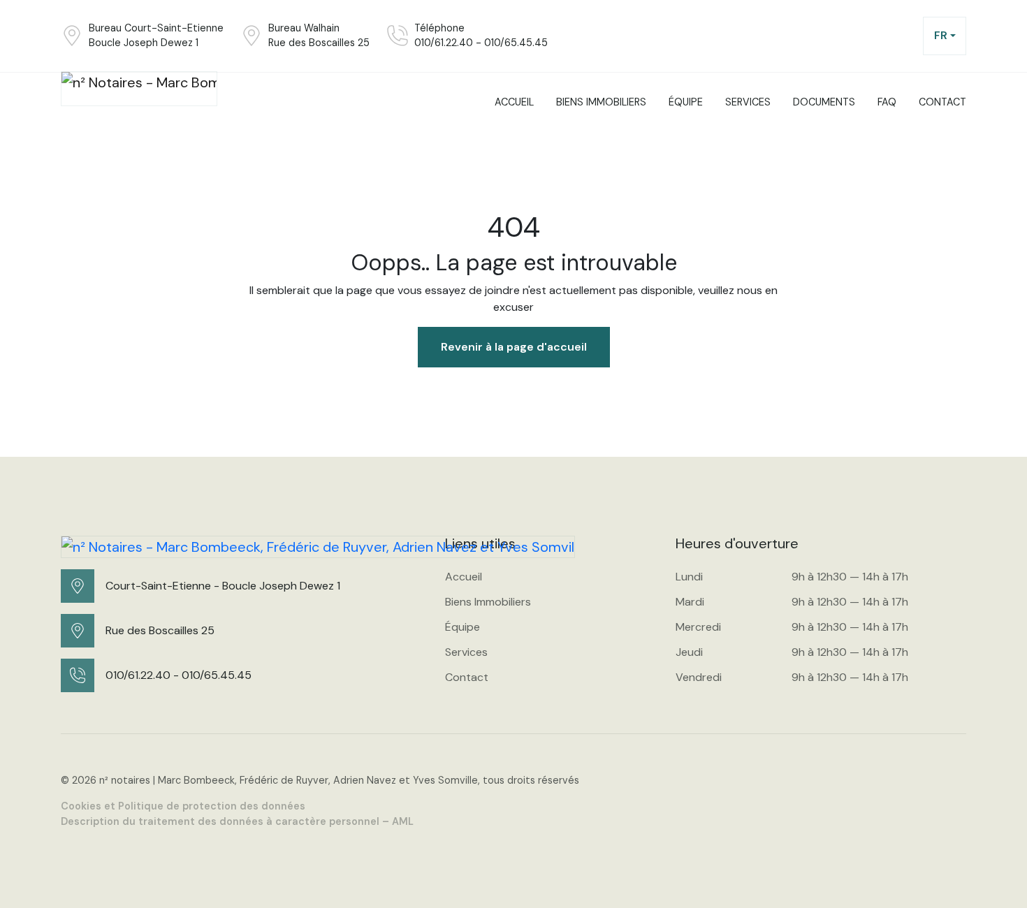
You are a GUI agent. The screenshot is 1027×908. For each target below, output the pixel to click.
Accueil (463, 576)
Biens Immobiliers (488, 601)
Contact (466, 677)
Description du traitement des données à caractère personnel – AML (237, 821)
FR (940, 35)
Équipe (462, 627)
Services (466, 652)
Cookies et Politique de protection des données (183, 806)
